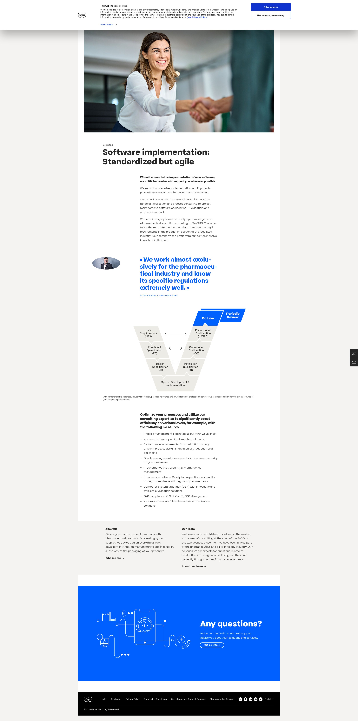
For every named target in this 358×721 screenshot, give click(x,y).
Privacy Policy (133, 699)
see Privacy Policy (197, 17)
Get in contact (212, 645)
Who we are (113, 558)
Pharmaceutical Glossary (222, 699)
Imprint (103, 699)
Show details (106, 24)
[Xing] (261, 699)
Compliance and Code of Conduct (188, 699)
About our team (192, 566)
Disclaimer (116, 699)
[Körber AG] (88, 699)
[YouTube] (256, 699)
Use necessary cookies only (270, 15)
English (268, 699)
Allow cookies (271, 7)
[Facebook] (246, 699)
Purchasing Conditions (155, 699)
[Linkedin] (251, 699)
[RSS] (240, 699)
